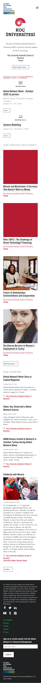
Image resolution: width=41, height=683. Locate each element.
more (5, 110)
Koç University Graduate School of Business (18, 193)
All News (7, 569)
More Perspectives (9, 364)
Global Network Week (19, 560)
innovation (7, 560)
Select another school (19, 67)
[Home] (9, 8)
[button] (37, 7)
